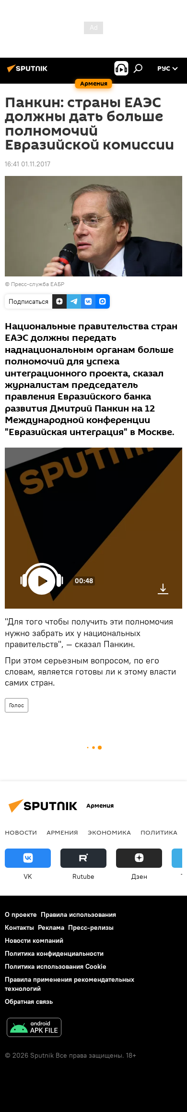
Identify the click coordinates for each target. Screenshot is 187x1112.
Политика (158, 832)
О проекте (21, 914)
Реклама (51, 927)
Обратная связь (29, 1001)
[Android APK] (34, 1028)
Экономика (109, 832)
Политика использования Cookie (55, 966)
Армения (62, 832)
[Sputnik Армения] (29, 72)
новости (21, 832)
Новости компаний (34, 940)
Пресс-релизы (91, 927)
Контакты (19, 927)
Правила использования (78, 914)
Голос (16, 705)
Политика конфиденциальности (54, 953)
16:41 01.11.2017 (27, 164)
